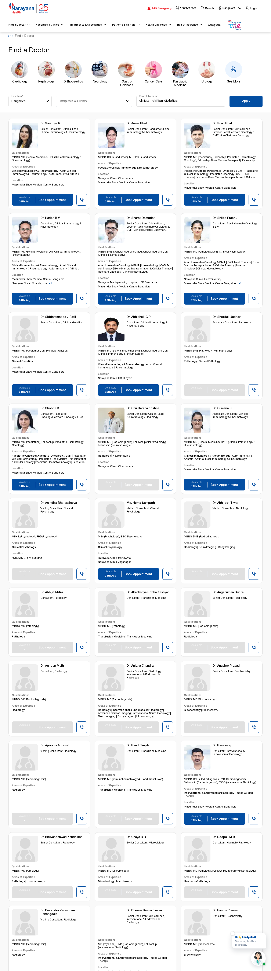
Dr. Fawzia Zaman (225, 910)
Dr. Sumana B (222, 408)
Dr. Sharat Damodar (141, 218)
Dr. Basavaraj (222, 745)
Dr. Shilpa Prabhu (225, 218)
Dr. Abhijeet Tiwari (226, 503)
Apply (246, 101)
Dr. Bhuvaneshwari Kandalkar (61, 837)
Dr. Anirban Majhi (52, 666)
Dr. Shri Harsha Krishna (143, 408)
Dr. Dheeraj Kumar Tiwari (144, 910)
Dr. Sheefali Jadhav (227, 317)
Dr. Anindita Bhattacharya (58, 503)
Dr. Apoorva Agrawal (54, 745)
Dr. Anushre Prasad (226, 666)
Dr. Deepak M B (224, 837)
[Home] (28, 8)
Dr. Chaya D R (136, 837)
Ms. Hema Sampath (141, 503)
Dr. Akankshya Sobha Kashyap (148, 592)
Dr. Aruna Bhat (137, 123)
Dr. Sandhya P (50, 123)
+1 (50, 283)
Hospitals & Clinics (72, 101)
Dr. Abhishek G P (139, 317)
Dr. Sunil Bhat (222, 123)
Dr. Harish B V (50, 218)
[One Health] (234, 25)
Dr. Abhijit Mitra (51, 592)
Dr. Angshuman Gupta (228, 592)
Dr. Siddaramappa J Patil (58, 317)
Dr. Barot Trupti (138, 745)
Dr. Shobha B (49, 408)
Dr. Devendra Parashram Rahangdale (57, 912)
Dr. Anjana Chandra (140, 666)
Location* (17, 96)
